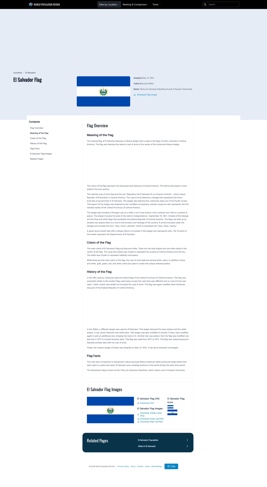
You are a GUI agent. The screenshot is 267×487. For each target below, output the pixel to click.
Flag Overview (36, 128)
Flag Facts (34, 148)
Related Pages (36, 159)
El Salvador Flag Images (41, 153)
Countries (17, 72)
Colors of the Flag (38, 138)
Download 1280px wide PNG (151, 414)
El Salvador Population (148, 440)
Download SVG (147, 403)
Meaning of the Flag (39, 133)
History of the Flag (38, 143)
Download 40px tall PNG (151, 421)
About (147, 466)
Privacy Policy (123, 466)
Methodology (156, 466)
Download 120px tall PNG (152, 419)
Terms (133, 466)
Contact (140, 466)
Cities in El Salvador (147, 446)
